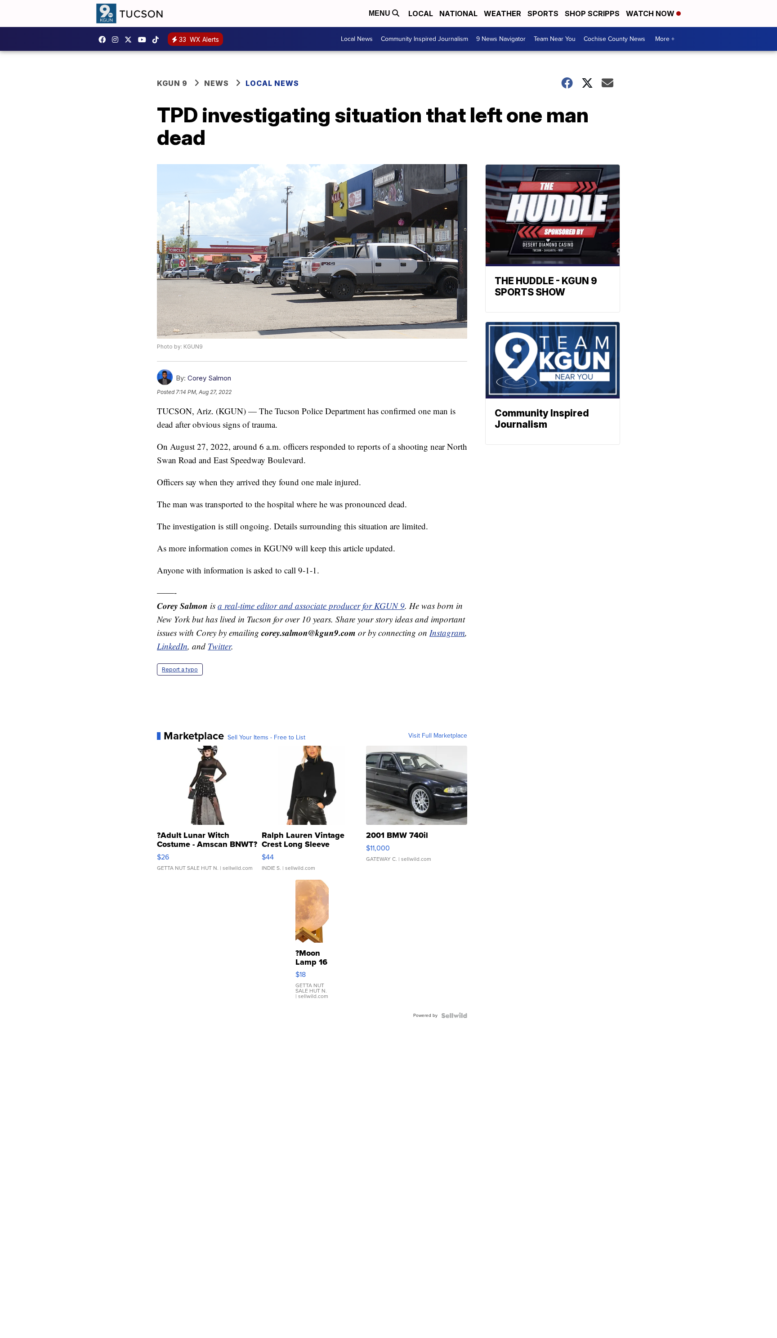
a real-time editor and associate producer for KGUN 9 (311, 605)
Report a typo (180, 669)
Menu (380, 13)
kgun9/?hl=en (117, 39)
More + (664, 39)
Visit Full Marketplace (437, 736)
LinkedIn (172, 646)
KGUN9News (104, 39)
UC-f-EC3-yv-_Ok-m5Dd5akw (144, 39)
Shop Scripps (592, 13)
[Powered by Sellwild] (454, 1015)
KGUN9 (130, 39)
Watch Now (651, 13)
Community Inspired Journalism (424, 39)
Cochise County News (614, 39)
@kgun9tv (157, 39)
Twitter (219, 646)
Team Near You (555, 39)
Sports (542, 13)
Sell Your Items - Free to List (266, 737)
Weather (502, 13)
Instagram (447, 632)
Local (420, 13)
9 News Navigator (501, 39)
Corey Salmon (209, 378)
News (216, 83)
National (458, 13)
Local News (357, 39)
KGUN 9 (172, 83)
